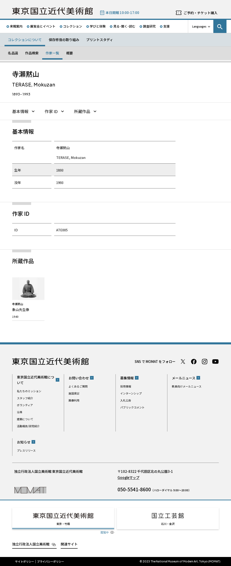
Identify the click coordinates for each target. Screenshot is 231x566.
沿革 (19, 412)
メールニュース (183, 378)
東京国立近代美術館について (35, 380)
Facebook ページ (193, 361)
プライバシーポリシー (50, 561)
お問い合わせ (79, 378)
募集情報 (127, 378)
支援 (166, 26)
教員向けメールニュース (186, 386)
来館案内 (16, 26)
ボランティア (25, 405)
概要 (69, 53)
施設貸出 (74, 393)
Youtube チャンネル (215, 361)
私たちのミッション (29, 391)
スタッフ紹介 (25, 398)
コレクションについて (25, 39)
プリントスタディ (99, 39)
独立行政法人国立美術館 (30, 544)
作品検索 (32, 53)
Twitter (183, 361)
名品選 (13, 53)
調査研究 (149, 26)
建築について (25, 419)
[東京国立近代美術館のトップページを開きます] (30, 489)
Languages (199, 26)
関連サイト (69, 544)
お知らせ (23, 442)
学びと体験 (98, 26)
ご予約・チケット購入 (200, 12)
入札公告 (125, 400)
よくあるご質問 (78, 386)
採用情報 (125, 386)
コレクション (72, 26)
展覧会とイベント (42, 26)
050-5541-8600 (134, 489)
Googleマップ (128, 477)
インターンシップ (131, 393)
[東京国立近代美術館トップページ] (52, 11)
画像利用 (74, 400)
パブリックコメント (132, 407)
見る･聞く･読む (124, 26)
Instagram (204, 361)
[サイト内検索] (219, 26)
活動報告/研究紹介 (28, 426)
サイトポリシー (24, 561)
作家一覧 (52, 53)
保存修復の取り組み (64, 39)
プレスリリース (26, 450)
